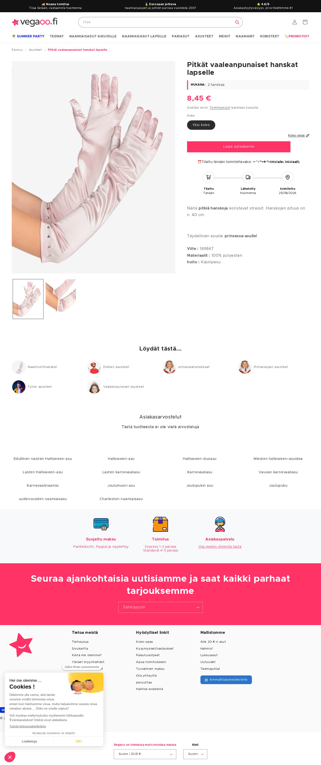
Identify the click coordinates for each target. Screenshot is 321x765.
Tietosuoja (80, 641)
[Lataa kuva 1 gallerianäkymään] (28, 299)
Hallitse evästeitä (149, 689)
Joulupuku (278, 485)
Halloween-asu (121, 459)
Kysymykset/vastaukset (155, 648)
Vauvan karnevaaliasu (278, 472)
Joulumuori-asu (121, 485)
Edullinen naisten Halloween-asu (43, 459)
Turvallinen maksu (150, 668)
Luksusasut (209, 655)
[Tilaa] (197, 607)
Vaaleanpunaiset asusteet (123, 386)
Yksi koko (201, 125)
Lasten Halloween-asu (43, 472)
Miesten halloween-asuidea (278, 459)
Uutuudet (208, 662)
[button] (28, 37)
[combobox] (160, 22)
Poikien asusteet (116, 367)
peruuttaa (144, 682)
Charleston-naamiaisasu (121, 499)
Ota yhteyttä (146, 675)
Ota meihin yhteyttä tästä (220, 546)
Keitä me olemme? (87, 655)
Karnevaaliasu (199, 472)
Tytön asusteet (40, 386)
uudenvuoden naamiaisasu (43, 499)
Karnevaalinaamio (43, 485)
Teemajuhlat (210, 668)
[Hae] (237, 22)
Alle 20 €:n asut (213, 641)
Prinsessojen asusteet (271, 367)
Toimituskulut (220, 107)
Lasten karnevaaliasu (121, 472)
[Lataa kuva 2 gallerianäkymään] (61, 299)
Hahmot (206, 648)
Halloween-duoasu (200, 459)
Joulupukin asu (199, 485)
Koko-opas (144, 641)
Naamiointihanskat (42, 367)
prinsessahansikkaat (194, 367)
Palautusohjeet (148, 655)
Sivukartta (80, 648)
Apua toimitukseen (151, 662)
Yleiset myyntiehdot (88, 662)
